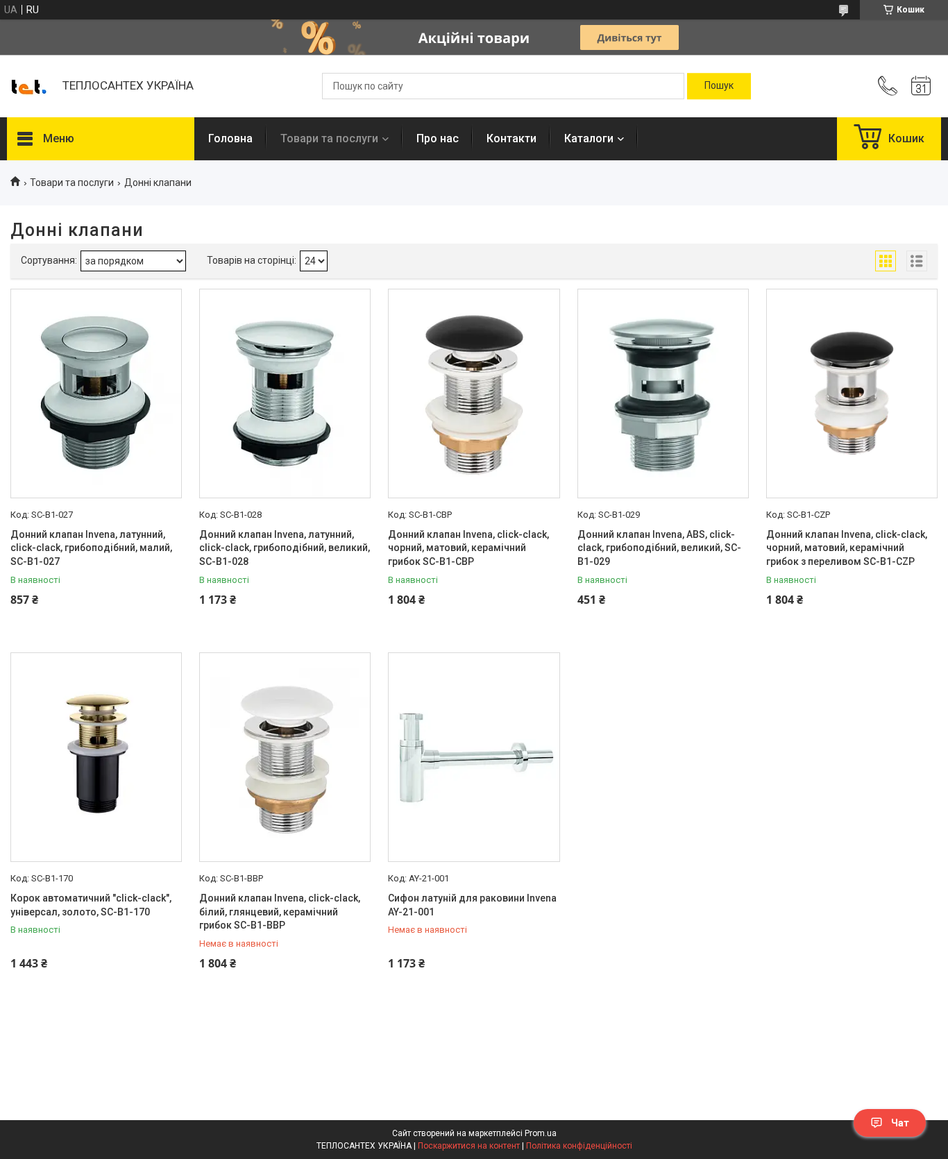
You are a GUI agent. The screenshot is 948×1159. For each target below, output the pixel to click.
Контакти (511, 138)
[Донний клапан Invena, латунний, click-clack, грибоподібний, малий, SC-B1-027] (96, 393)
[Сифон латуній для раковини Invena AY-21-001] (473, 757)
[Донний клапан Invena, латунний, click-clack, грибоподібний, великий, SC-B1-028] (285, 393)
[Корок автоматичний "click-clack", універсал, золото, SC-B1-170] (96, 757)
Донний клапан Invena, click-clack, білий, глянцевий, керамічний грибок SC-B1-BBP (279, 911)
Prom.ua (541, 1133)
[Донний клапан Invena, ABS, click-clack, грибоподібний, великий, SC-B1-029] (663, 393)
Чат (900, 1122)
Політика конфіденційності (579, 1146)
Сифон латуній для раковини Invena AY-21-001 (472, 904)
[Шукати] (719, 86)
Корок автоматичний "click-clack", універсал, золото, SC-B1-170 (90, 904)
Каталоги (588, 138)
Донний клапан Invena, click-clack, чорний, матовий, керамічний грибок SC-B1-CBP (468, 548)
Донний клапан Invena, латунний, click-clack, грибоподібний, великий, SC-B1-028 (284, 548)
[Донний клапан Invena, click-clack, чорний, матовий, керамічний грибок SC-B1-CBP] (473, 393)
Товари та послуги (329, 138)
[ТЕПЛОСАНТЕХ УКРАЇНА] (27, 86)
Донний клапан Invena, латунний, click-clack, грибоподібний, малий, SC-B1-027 (91, 548)
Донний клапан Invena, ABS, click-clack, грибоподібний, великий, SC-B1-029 (659, 548)
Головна (230, 138)
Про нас (437, 138)
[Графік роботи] (921, 86)
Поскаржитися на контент (469, 1146)
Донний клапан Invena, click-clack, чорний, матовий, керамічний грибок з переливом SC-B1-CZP (846, 548)
